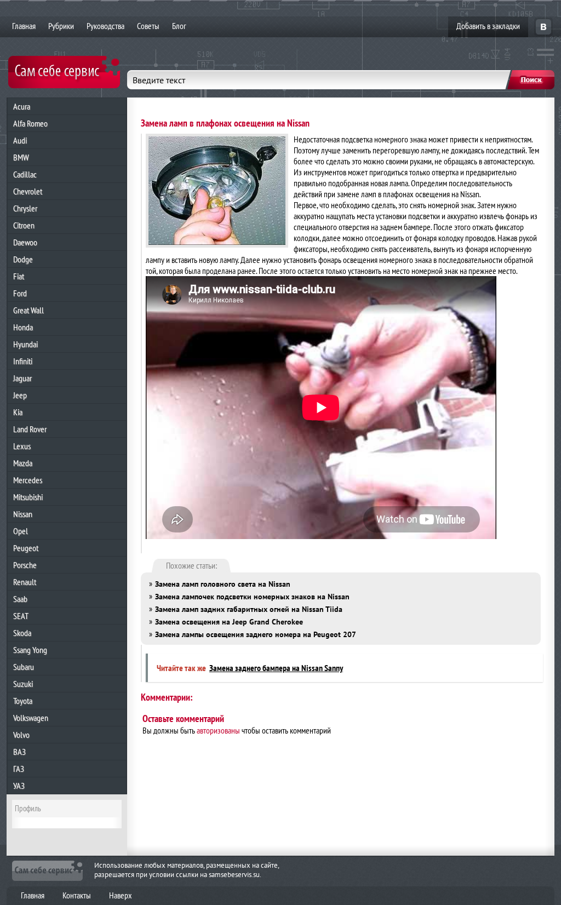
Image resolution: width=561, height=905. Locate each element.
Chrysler (25, 208)
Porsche (25, 564)
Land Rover (30, 428)
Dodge (23, 259)
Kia (17, 411)
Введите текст (159, 80)
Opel (20, 530)
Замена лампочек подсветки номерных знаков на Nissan (252, 597)
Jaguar (22, 378)
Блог (179, 25)
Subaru (23, 666)
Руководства (105, 25)
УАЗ (19, 785)
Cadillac (25, 174)
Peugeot (25, 547)
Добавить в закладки (488, 25)
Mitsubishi (28, 496)
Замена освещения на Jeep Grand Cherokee (229, 622)
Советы (148, 25)
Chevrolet (27, 191)
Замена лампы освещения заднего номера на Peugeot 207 (255, 634)
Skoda (22, 632)
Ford (20, 293)
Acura (21, 106)
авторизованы (218, 730)
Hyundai (25, 344)
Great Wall (28, 310)
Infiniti (22, 361)
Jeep (20, 395)
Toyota (22, 700)
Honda (23, 327)
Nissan (22, 513)
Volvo (21, 734)
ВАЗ (19, 751)
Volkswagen (30, 717)
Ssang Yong (30, 649)
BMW (21, 157)
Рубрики (61, 25)
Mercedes (27, 479)
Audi (20, 140)
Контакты (76, 895)
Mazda (22, 462)
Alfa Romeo (30, 123)
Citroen (24, 225)
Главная (24, 25)
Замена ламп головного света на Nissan (222, 584)
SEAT (20, 615)
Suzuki (23, 683)
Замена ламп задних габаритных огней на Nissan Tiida (248, 609)
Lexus (22, 445)
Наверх (120, 895)
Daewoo (25, 242)
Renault (24, 581)
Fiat (18, 276)
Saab (20, 598)
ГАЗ (18, 768)
